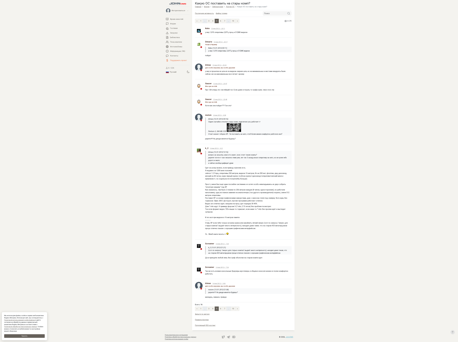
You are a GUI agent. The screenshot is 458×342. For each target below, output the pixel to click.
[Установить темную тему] (188, 71)
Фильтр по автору (202, 314)
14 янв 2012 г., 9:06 (219, 283)
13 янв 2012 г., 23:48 (220, 99)
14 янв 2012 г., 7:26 (222, 267)
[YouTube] (233, 337)
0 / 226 (171, 68)
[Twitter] (223, 337)
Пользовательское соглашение (176, 335)
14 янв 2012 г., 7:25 (222, 244)
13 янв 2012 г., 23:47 (220, 84)
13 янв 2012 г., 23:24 (219, 65)
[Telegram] (228, 337)
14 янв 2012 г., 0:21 (216, 148)
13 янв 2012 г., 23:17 (221, 42)
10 (233, 21)
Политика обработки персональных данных (180, 337)
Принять (24, 336)
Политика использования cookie (176, 339)
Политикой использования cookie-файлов (19, 320)
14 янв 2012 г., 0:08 (219, 115)
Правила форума (202, 320)
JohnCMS (289, 337)
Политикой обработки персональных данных (20, 327)
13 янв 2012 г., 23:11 (218, 28)
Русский (172, 72)
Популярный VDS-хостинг (205, 325)
